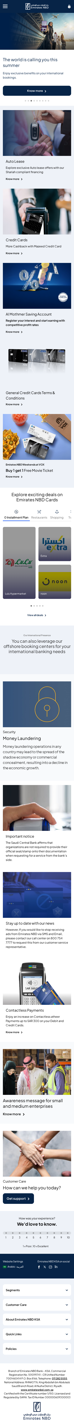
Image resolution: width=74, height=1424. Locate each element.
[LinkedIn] (56, 1267)
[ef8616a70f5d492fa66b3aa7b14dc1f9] (37, 6)
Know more (35, 91)
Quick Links (14, 1334)
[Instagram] (50, 1267)
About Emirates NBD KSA (23, 1319)
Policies (11, 1349)
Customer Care (16, 1305)
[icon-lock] (69, 6)
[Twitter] (44, 1267)
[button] (31, 606)
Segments (13, 1290)
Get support (16, 1198)
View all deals (35, 615)
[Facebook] (39, 1267)
